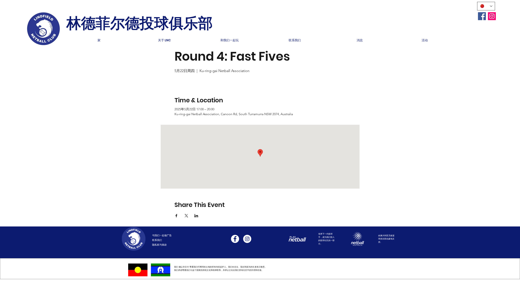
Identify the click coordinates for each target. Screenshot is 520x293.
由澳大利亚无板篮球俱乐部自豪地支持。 (386, 238)
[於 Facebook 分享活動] (176, 215)
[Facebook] (482, 16)
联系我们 (157, 240)
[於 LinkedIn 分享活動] (196, 215)
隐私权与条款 (159, 244)
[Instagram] (492, 16)
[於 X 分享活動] (186, 215)
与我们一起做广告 (162, 235)
